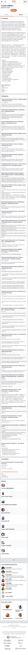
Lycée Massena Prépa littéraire (9, 472)
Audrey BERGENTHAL (7, 609)
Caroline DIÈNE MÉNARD (7, 488)
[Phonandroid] (20, 648)
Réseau (20, 14)
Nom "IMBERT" (8, 592)
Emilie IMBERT (8, 567)
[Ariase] (7, 648)
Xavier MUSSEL (5, 553)
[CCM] (20, 640)
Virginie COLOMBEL (6, 545)
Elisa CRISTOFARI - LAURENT (19, 610)
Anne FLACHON (18, 618)
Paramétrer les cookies (15, 632)
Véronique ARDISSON (7, 618)
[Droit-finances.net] (20, 643)
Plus (14, 559)
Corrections (12, 633)
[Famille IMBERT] (3, 596)
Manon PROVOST (5, 513)
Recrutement (19, 631)
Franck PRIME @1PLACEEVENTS (9, 504)
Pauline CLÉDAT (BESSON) (7, 529)
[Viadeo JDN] (20, 646)
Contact (11, 631)
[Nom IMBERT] (3, 592)
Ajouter (14, 10)
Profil (6, 14)
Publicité (15, 631)
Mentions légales (23, 632)
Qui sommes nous (6, 631)
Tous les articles (7, 633)
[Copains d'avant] (7, 646)
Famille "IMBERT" (9, 596)
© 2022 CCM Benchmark (19, 633)
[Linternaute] (7, 643)
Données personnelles (6, 632)
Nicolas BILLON (5, 521)
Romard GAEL (4, 537)
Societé (24, 631)
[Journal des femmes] (7, 640)
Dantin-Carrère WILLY (7, 496)
